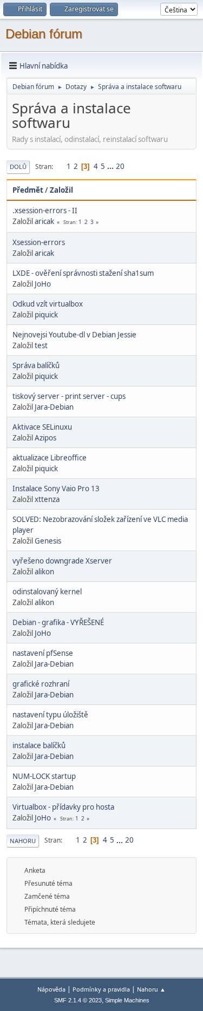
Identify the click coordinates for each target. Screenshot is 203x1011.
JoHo (43, 284)
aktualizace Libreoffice (49, 458)
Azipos (45, 438)
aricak (44, 221)
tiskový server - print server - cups (69, 396)
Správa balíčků (36, 365)
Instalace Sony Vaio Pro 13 (56, 488)
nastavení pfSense (42, 653)
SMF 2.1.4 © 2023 (78, 1000)
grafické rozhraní (40, 684)
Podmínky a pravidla (101, 989)
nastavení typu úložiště (50, 715)
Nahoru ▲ (151, 989)
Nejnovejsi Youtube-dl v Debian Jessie (74, 335)
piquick (46, 315)
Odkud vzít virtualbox (47, 304)
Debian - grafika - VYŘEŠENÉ (58, 622)
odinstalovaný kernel (47, 591)
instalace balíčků (39, 745)
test (41, 345)
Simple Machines (127, 1000)
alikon (44, 571)
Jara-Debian (54, 407)
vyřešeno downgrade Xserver (62, 561)
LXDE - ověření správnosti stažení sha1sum (83, 273)
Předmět (27, 190)
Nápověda (51, 989)
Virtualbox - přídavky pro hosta (63, 807)
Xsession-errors (38, 242)
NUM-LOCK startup (44, 776)
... (111, 166)
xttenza (47, 499)
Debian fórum (43, 33)
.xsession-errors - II (44, 210)
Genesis (48, 541)
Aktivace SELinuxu (42, 427)
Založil (61, 190)
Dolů (18, 166)
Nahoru (23, 841)
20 (120, 166)
